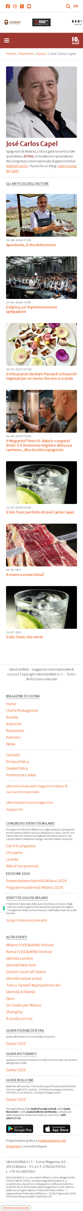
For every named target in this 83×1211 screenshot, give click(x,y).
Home (11, 54)
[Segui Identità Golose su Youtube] (29, 6)
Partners (13, 737)
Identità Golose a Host (24, 978)
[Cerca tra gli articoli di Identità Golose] (68, 6)
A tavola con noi (19, 1018)
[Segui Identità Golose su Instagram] (15, 6)
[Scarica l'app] (19, 1128)
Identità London (19, 958)
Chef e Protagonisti (22, 710)
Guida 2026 (16, 1043)
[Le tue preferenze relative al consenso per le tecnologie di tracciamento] (4, 908)
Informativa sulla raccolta (16, 1208)
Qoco (10, 998)
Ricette (12, 717)
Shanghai (14, 1012)
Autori (42, 54)
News (10, 744)
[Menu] (7, 40)
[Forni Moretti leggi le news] (42, 22)
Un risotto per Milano (23, 1005)
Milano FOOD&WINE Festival (30, 945)
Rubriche (26, 54)
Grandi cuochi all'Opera (26, 971)
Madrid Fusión (17, 166)
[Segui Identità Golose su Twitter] (22, 6)
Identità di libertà (20, 992)
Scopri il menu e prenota (26, 920)
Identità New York (21, 965)
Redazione (15, 730)
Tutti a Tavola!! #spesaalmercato (33, 985)
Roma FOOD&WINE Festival (29, 951)
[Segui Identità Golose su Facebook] (7, 6)
